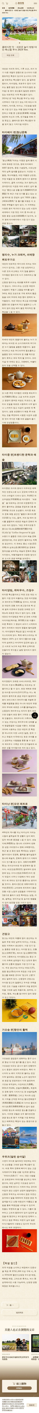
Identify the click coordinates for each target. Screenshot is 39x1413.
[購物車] (7, 3)
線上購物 (21, 1385)
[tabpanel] (19, 28)
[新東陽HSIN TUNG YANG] (19, 3)
